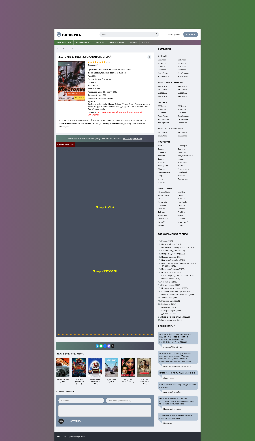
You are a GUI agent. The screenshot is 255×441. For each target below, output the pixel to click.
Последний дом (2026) (171, 244)
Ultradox (181, 208)
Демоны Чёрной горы (173, 347)
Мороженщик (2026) (170, 301)
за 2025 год (182, 86)
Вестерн (181, 149)
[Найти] (156, 34)
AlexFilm (181, 212)
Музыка (181, 165)
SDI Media (162, 205)
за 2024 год (162, 89)
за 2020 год (162, 96)
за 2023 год (182, 89)
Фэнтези (161, 182)
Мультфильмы (116, 42)
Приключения (164, 172)
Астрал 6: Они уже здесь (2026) (175, 291)
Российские (163, 73)
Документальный (185, 155)
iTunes (180, 195)
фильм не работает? (132, 138)
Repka (59, 49)
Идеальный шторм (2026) (172, 269)
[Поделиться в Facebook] (105, 346)
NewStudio (182, 202)
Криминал (182, 162)
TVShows (161, 212)
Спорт (160, 175)
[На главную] (67, 34)
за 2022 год (162, 93)
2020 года (162, 70)
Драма (160, 159)
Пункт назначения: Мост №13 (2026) (177, 294)
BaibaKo (161, 198)
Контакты (61, 436)
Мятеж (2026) (167, 241)
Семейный (182, 172)
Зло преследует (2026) (171, 310)
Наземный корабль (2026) (173, 260)
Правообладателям (76, 436)
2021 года (182, 66)
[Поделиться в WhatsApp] (101, 346)
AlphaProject (163, 215)
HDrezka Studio (164, 192)
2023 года (182, 63)
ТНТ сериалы (163, 119)
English (181, 225)
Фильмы (66, 49)
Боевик (161, 149)
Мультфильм (183, 169)
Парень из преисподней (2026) (175, 317)
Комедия (161, 162)
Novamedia (162, 202)
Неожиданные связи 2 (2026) (174, 288)
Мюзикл (161, 169)
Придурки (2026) (168, 307)
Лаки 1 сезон (169, 378)
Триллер (181, 175)
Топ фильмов (163, 76)
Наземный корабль (172, 392)
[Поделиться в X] (112, 346)
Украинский (183, 222)
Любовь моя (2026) (169, 297)
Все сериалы (183, 122)
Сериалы (99, 42)
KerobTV (161, 222)
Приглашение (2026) (170, 278)
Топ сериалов (163, 122)
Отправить (75, 421)
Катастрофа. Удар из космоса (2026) (177, 275)
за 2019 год (182, 96)
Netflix (145, 42)
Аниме (133, 42)
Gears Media (163, 218)
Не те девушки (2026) (170, 272)
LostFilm (181, 192)
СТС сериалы (183, 119)
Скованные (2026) (169, 281)
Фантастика (183, 179)
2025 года (182, 60)
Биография (182, 145)
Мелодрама (163, 165)
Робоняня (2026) (168, 304)
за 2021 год (182, 93)
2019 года (182, 70)
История (181, 159)
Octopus (181, 205)
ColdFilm (161, 208)
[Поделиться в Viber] (108, 346)
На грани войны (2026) (171, 257)
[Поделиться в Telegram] (97, 346)
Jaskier (180, 215)
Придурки (167, 423)
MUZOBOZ (182, 198)
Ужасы (160, 179)
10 (109, 62)
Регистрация (174, 34)
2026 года (162, 60)
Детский (161, 155)
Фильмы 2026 (64, 42)
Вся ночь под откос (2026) (173, 250)
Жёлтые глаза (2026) (170, 285)
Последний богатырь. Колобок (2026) (178, 247)
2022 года (162, 66)
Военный (162, 152)
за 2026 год (162, 86)
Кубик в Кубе (163, 195)
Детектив (182, 152)
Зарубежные (183, 73)
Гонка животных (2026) (171, 320)
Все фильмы (82, 42)
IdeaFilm (181, 218)
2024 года (162, 63)
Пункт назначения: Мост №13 (177, 366)
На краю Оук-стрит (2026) (173, 253)
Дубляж (161, 225)
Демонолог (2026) (169, 313)
